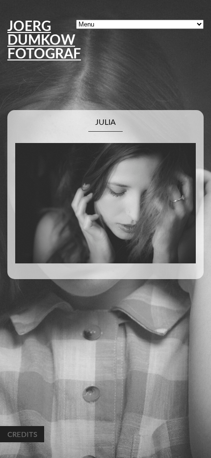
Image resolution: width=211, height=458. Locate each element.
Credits (22, 434)
